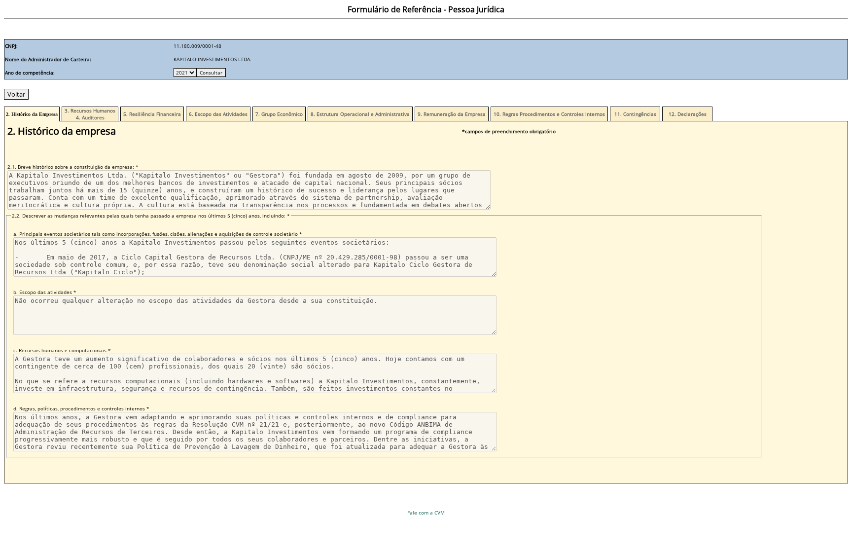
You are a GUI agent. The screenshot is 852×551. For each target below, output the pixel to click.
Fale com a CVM (426, 512)
